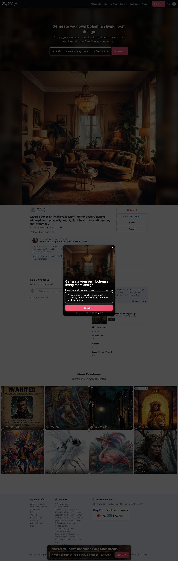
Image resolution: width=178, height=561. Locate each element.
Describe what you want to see (79, 290)
